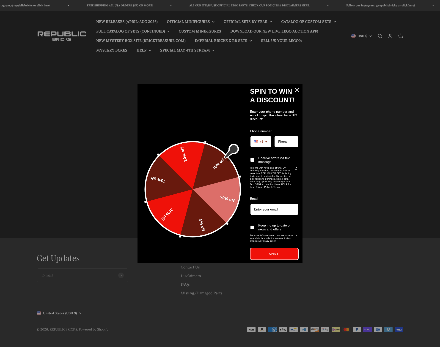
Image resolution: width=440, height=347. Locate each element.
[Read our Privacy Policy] (296, 168)
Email (254, 198)
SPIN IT (274, 254)
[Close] (297, 89)
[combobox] (261, 142)
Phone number (261, 131)
